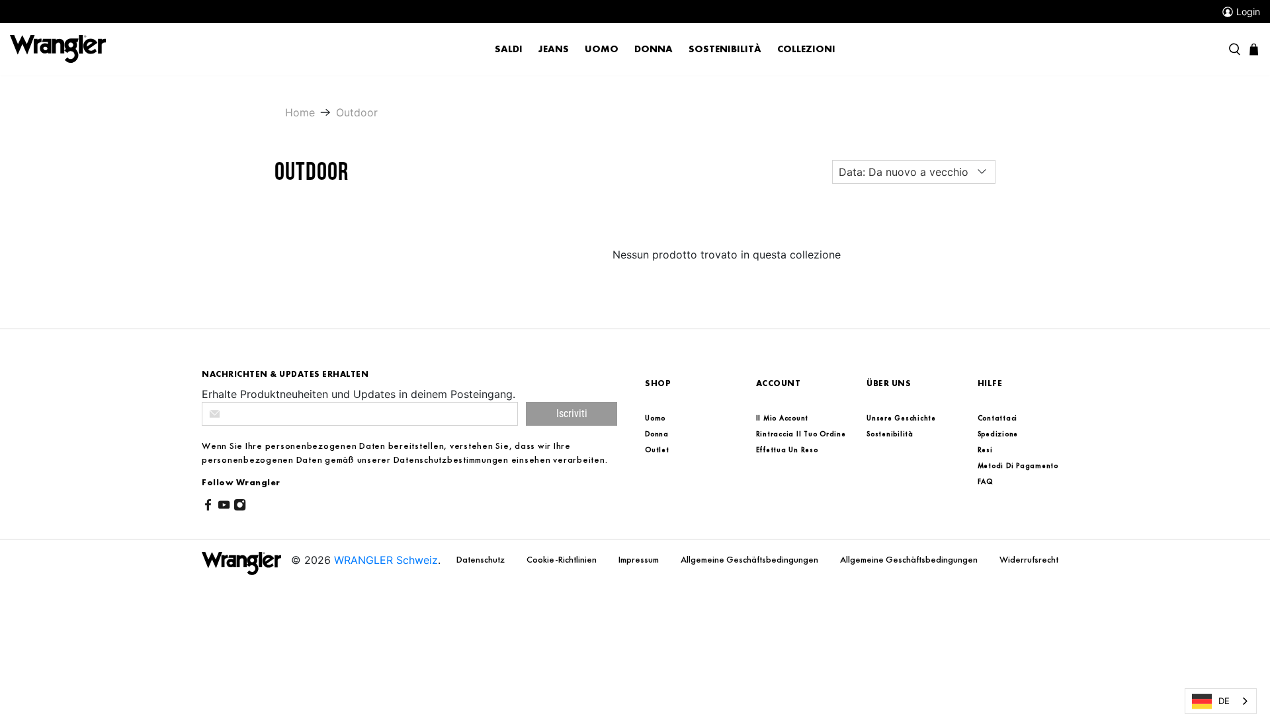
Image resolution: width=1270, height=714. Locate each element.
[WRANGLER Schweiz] (58, 48)
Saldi (509, 49)
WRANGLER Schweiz (386, 560)
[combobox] (1221, 701)
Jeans (553, 49)
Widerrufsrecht (1028, 559)
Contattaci (998, 417)
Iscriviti (571, 413)
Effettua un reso (787, 449)
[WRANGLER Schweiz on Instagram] (239, 507)
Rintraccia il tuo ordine (801, 433)
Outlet (657, 449)
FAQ (985, 481)
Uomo (601, 49)
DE (1224, 700)
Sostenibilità (725, 49)
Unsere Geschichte (901, 417)
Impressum (639, 559)
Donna (653, 49)
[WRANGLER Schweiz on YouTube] (224, 507)
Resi (985, 449)
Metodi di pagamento (1018, 465)
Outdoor (357, 112)
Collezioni (806, 49)
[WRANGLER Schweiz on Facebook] (208, 507)
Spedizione (998, 433)
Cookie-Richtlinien (563, 559)
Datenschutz (481, 559)
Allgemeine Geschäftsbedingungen (750, 559)
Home (300, 112)
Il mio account (782, 417)
